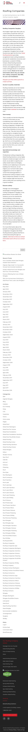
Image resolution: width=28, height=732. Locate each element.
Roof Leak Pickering (9, 495)
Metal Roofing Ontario (9, 447)
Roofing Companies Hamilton (11, 551)
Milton (5, 452)
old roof (5, 462)
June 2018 (6, 370)
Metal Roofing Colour (9, 442)
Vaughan (16, 17)
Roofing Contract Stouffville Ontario (13, 570)
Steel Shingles (7, 608)
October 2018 (7, 360)
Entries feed (6, 627)
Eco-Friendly (6, 406)
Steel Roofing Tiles (8, 664)
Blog (4, 401)
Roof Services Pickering (10, 518)
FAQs (4, 409)
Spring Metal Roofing (8, 683)
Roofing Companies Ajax (10, 545)
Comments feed (7, 629)
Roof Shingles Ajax (8, 523)
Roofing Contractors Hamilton (11, 578)
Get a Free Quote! (10, 715)
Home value (6, 419)
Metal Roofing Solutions (10, 15)
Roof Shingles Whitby (9, 533)
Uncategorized (7, 613)
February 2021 (7, 322)
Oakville (5, 459)
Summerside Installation (10, 611)
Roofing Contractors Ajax (10, 575)
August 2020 (6, 337)
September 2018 (7, 362)
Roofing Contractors (9, 573)
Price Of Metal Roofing (9, 651)
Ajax (4, 396)
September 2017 (7, 380)
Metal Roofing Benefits (9, 648)
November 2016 (7, 390)
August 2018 (6, 365)
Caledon (5, 404)
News (4, 654)
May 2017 (5, 385)
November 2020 (7, 329)
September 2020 (8, 334)
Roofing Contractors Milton (11, 580)
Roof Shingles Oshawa (9, 528)
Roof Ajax (5, 472)
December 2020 (7, 327)
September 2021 (7, 304)
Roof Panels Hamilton (9, 505)
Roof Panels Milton (8, 508)
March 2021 (6, 319)
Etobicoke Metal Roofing (9, 681)
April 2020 (6, 347)
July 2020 (5, 339)
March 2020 (6, 350)
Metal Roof (6, 424)
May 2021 (5, 314)
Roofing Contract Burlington (11, 568)
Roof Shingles (7, 520)
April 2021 (5, 317)
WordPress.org (7, 632)
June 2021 (5, 312)
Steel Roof (6, 603)
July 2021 (5, 309)
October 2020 (7, 332)
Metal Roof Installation (9, 432)
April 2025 (6, 289)
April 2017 (5, 388)
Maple (4, 421)
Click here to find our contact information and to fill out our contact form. (14, 238)
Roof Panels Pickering (9, 513)
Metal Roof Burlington (9, 427)
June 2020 (6, 342)
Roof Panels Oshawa (9, 510)
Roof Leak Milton (8, 490)
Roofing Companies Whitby (11, 563)
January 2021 (6, 324)
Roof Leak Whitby (8, 497)
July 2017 (5, 382)
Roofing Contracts (8, 590)
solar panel (6, 601)
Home (4, 416)
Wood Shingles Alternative (10, 666)
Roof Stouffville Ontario (10, 535)
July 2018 (5, 367)
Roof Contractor (7, 477)
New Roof (6, 457)
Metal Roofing (7, 439)
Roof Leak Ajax (7, 485)
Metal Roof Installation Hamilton (12, 434)
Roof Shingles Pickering (10, 530)
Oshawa (5, 465)
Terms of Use (21, 729)
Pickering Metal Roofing (9, 691)
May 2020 (6, 344)
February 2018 (7, 375)
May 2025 (5, 286)
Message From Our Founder (10, 646)
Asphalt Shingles (7, 399)
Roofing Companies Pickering (11, 556)
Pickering (5, 467)
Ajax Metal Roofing (8, 689)
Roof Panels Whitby (8, 515)
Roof (4, 470)
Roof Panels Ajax (8, 502)
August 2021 (6, 307)
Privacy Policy (12, 729)
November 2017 (7, 377)
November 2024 (7, 294)
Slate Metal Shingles (8, 661)
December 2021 (7, 296)
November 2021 (7, 299)
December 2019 (7, 357)
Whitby (5, 618)
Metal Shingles (7, 449)
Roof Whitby (6, 538)
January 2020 (7, 355)
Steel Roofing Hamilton (9, 606)
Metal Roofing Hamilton (10, 444)
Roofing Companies (8, 17)
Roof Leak (6, 482)
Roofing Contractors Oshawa (11, 583)
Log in (4, 624)
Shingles (5, 593)
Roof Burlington (7, 475)
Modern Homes (7, 454)
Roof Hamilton (7, 480)
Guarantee (6, 414)
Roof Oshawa (7, 500)
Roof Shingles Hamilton (10, 525)
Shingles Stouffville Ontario (11, 598)
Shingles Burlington (8, 595)
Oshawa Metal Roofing (9, 686)
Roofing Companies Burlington (12, 548)
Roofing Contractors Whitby (11, 588)
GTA (4, 411)
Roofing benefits (8, 540)
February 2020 (7, 352)
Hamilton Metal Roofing (9, 694)
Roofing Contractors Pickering (11, 585)
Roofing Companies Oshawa (11, 553)
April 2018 (5, 372)
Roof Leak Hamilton (9, 487)
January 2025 (6, 291)
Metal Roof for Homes (9, 429)
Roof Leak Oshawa (8, 492)
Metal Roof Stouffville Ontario (11, 437)
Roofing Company (8, 565)
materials (13, 109)
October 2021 (7, 301)
